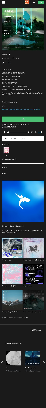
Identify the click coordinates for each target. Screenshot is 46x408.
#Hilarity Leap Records (32, 109)
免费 (23, 119)
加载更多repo (36, 330)
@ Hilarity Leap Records (10, 58)
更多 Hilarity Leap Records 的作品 (16, 318)
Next (44, 362)
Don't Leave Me (30, 368)
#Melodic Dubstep (8, 109)
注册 (41, 2)
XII (7, 368)
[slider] (17, 132)
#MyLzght (19, 109)
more (4, 173)
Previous (2, 362)
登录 (34, 2)
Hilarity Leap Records (12, 226)
